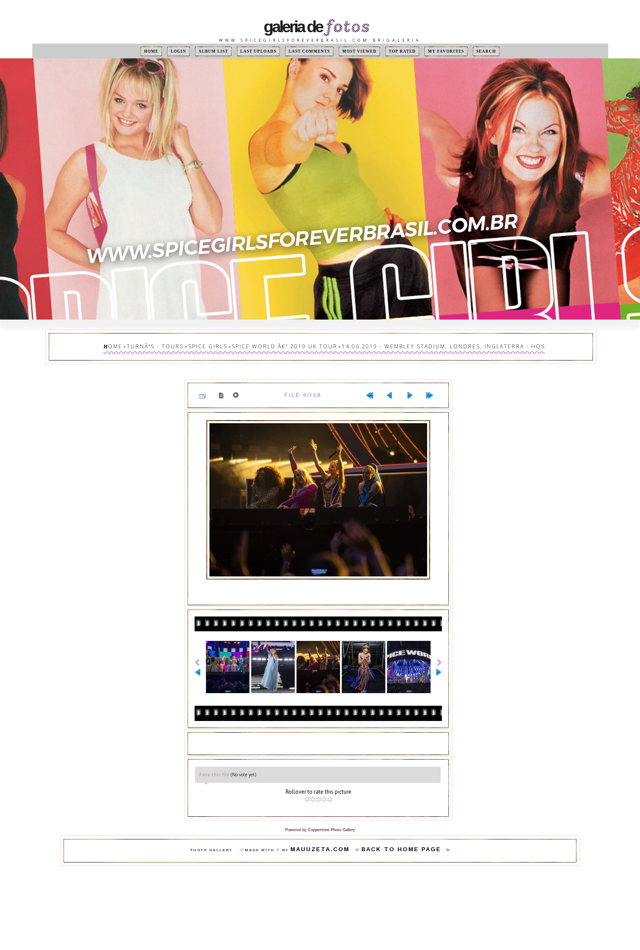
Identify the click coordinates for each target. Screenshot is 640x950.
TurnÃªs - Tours (196, 344)
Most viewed (353, 51)
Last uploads (267, 51)
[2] (314, 786)
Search (464, 51)
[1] (308, 786)
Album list (227, 51)
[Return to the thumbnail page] (206, 389)
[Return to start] (373, 389)
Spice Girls (237, 344)
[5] (330, 786)
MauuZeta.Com (332, 835)
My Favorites (429, 51)
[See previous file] (393, 389)
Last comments (311, 51)
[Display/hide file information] (223, 389)
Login (195, 51)
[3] (319, 786)
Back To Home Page (392, 835)
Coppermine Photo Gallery (331, 814)
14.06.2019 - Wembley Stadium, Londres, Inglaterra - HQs (417, 344)
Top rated (391, 51)
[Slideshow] (237, 389)
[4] (325, 786)
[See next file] (413, 389)
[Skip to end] (433, 389)
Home (173, 51)
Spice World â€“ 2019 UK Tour (296, 344)
